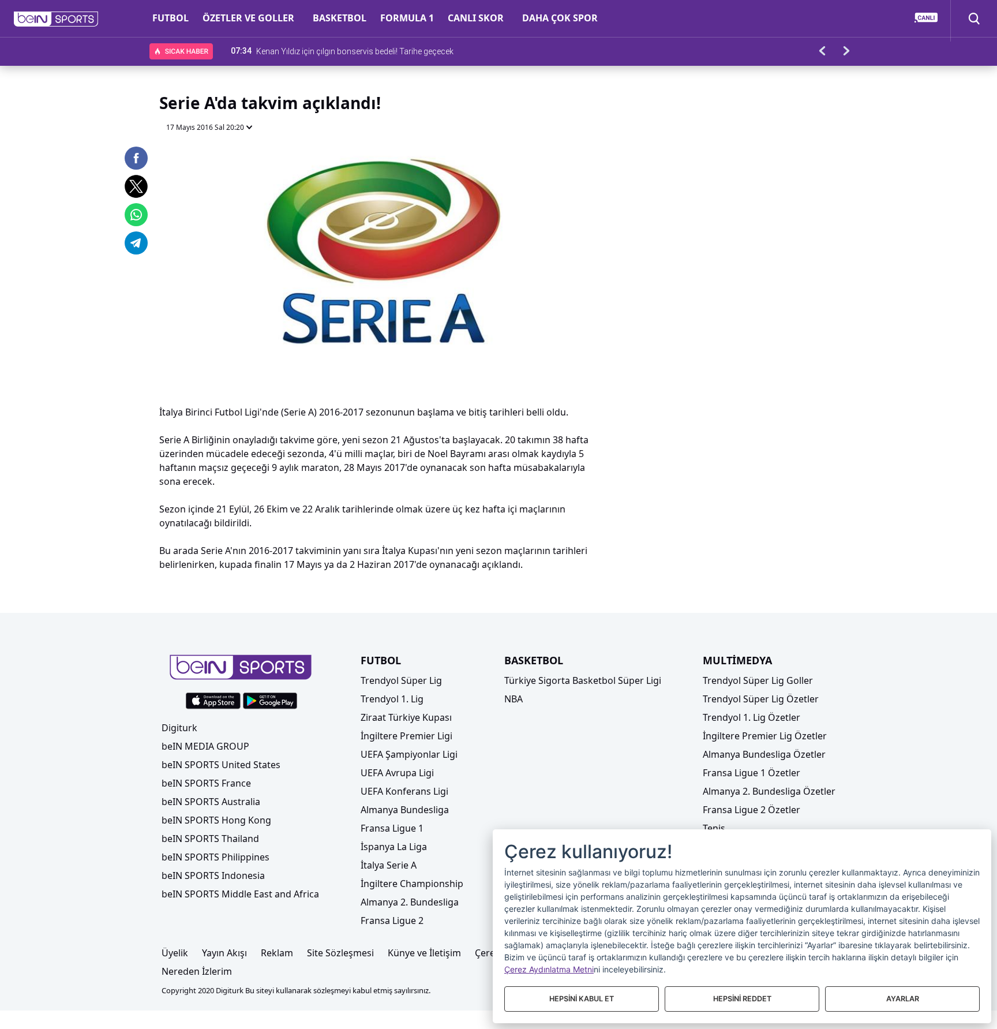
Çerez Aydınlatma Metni (549, 969)
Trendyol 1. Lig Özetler (751, 717)
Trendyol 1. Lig (392, 699)
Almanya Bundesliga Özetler (764, 754)
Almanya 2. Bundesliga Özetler (769, 791)
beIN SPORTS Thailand (210, 838)
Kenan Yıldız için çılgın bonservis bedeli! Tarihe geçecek (354, 50)
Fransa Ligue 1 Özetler (751, 772)
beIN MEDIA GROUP (205, 746)
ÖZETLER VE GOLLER (248, 18)
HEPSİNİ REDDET (742, 998)
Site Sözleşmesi (340, 952)
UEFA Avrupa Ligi (397, 772)
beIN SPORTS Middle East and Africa (240, 894)
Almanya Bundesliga (405, 809)
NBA (513, 699)
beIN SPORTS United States (221, 764)
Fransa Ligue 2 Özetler (751, 809)
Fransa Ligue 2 (392, 920)
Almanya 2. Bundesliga (410, 902)
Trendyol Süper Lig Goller (758, 680)
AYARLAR (902, 998)
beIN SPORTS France (206, 783)
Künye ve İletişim (424, 952)
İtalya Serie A (389, 865)
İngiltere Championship (412, 883)
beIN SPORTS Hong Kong (216, 820)
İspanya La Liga (394, 846)
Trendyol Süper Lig (401, 680)
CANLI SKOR (476, 18)
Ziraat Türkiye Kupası (406, 717)
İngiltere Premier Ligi (406, 735)
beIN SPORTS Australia (211, 801)
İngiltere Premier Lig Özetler (765, 735)
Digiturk (179, 727)
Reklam (277, 952)
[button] (56, 19)
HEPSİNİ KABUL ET (581, 998)
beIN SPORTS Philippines (215, 857)
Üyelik (175, 952)
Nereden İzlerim (197, 971)
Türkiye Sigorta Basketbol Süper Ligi (582, 680)
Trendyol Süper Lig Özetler (761, 699)
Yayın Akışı (224, 952)
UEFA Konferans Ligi (404, 791)
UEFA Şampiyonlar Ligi (409, 754)
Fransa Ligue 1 (392, 828)
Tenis (714, 828)
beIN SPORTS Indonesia (213, 875)
